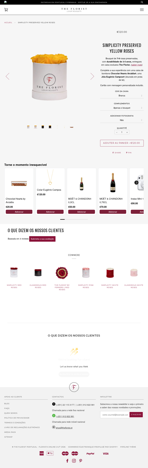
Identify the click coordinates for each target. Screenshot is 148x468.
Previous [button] (9, 76)
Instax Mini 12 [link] (138, 198)
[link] (19, 182)
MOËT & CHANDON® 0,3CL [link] (79, 200)
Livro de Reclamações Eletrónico (22, 427)
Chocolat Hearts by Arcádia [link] (15, 200)
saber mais (137, 64)
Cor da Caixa (121, 91)
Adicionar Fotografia (122, 116)
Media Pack (10, 432)
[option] (50, 76)
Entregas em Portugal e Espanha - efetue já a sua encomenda (74, 2)
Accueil (8, 23)
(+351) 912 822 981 (65, 416)
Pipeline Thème (128, 447)
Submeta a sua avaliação (42, 238)
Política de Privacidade (16, 418)
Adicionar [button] (19, 211)
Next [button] (90, 76)
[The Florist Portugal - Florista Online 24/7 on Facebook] (67, 462)
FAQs (6, 408)
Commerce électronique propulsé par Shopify (93, 447)
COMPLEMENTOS (122, 104)
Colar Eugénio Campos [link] (49, 189)
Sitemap (8, 437)
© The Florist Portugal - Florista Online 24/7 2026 (38, 447)
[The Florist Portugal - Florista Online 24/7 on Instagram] (74, 462)
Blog (7, 404)
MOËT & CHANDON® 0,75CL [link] (111, 200)
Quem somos (10, 413)
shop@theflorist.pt (64, 427)
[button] (136, 183)
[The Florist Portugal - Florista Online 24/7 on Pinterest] (81, 462)
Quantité (122, 128)
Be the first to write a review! (74, 374)
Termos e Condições (14, 423)
